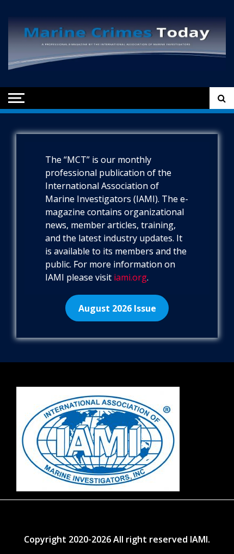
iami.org (130, 277)
